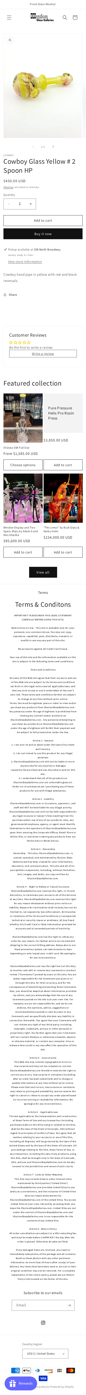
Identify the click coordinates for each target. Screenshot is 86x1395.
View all (43, 572)
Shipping (8, 187)
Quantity (9, 195)
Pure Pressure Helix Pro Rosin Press (61, 413)
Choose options (23, 465)
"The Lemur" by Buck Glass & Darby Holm (61, 529)
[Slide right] (53, 147)
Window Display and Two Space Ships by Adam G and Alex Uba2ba (20, 531)
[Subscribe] (69, 1305)
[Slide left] (33, 147)
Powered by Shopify (62, 1386)
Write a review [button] (43, 353)
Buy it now (43, 234)
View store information (25, 262)
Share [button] (13, 295)
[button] (9, 17)
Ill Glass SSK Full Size (16, 447)
